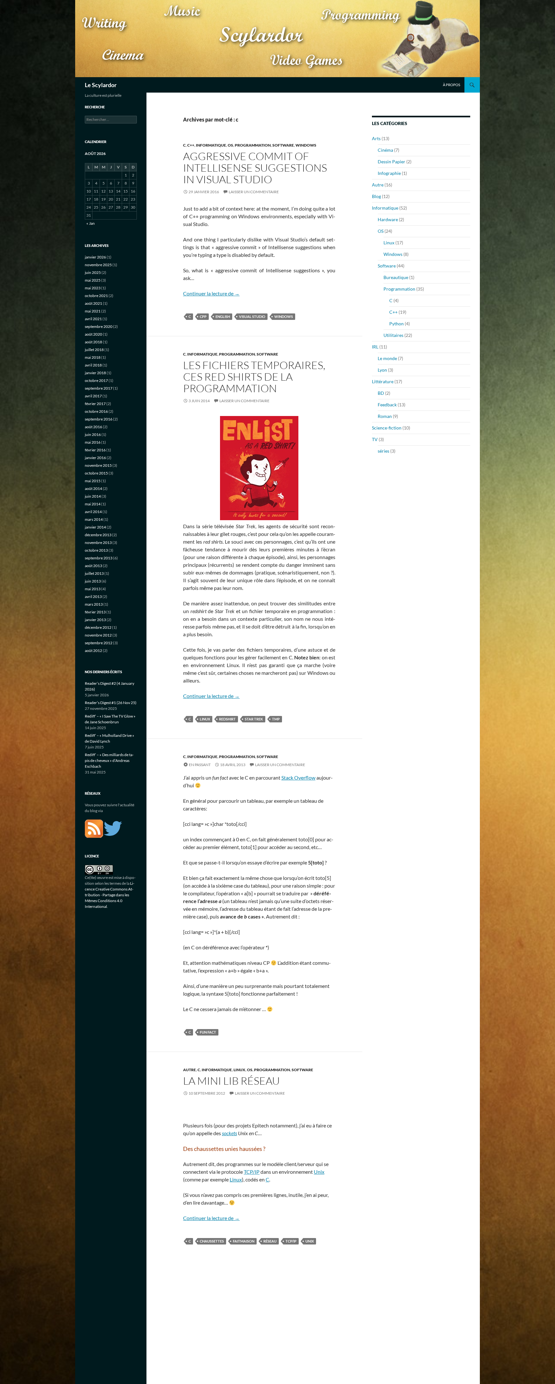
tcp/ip (291, 1241)
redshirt (227, 719)
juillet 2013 (94, 573)
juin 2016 (93, 434)
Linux (239, 1069)
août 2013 (93, 565)
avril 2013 (93, 596)
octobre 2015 (96, 473)
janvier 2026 (95, 257)
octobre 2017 (96, 380)
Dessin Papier (391, 161)
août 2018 (93, 341)
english (223, 316)
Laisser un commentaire (254, 191)
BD (381, 393)
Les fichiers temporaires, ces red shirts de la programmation (254, 376)
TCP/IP (252, 1172)
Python (396, 323)
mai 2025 (93, 280)
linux (205, 719)
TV (375, 439)
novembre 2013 (98, 542)
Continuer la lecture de (211, 293)
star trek (254, 719)
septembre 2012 (98, 642)
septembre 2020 (98, 326)
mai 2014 (93, 504)
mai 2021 (93, 311)
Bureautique (395, 277)
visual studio (252, 316)
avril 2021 (93, 318)
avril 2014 (93, 511)
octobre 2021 (96, 295)
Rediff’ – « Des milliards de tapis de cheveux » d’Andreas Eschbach (109, 760)
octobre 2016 (96, 411)
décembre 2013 (98, 534)
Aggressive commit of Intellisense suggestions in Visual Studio (255, 167)
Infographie (389, 173)
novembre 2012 (98, 635)
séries (383, 451)
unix (309, 1241)
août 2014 (93, 488)
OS (230, 145)
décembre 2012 (98, 627)
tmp (276, 719)
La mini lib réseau (231, 1080)
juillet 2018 (94, 349)
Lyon (382, 370)
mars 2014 (94, 519)
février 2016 (95, 450)
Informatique (211, 145)
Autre (189, 1069)
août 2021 (93, 303)
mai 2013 (93, 588)
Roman (385, 416)
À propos (451, 85)
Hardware (388, 219)
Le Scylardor (101, 84)
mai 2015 (93, 480)
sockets (229, 1133)
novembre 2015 (98, 465)
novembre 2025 (98, 264)
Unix (319, 1172)
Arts (376, 138)
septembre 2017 (98, 388)
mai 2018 (93, 357)
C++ (190, 145)
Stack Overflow (298, 777)
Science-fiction (386, 427)
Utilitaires (393, 335)
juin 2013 (93, 581)
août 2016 (93, 426)
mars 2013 (94, 604)
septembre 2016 (98, 419)
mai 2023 (93, 287)
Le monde (387, 358)
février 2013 (95, 612)
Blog (376, 196)
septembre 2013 (98, 558)
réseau (270, 1241)
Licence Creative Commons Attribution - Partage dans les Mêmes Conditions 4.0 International (109, 895)
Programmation (253, 145)
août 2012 (93, 650)
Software (283, 145)
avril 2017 (93, 395)
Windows (305, 145)
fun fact (208, 1032)
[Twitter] (113, 828)
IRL (375, 346)
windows (283, 316)
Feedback (387, 404)
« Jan (90, 223)
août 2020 (93, 334)
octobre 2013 (96, 550)
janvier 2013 (95, 619)
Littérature (382, 381)
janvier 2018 (95, 372)
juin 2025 (93, 272)
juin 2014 (93, 496)
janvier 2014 (95, 527)
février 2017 (95, 403)
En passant (200, 764)
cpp (203, 316)
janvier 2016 (95, 457)
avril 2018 (93, 365)
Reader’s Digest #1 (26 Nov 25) (111, 702)
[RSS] (94, 828)
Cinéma (385, 150)
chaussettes (212, 1241)
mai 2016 (93, 442)
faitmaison (243, 1241)
